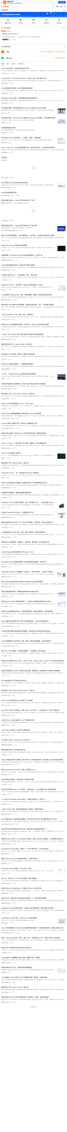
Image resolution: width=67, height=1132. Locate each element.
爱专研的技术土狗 (5, 270)
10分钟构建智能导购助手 (60, 58)
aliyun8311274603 (5, 557)
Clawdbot (3, 438)
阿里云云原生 (4, 83)
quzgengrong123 (5, 319)
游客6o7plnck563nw (6, 299)
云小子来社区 (4, 527)
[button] (31, 42)
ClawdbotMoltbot (5, 398)
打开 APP (62, 2)
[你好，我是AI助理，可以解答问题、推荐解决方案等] (57, 6)
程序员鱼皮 (4, 142)
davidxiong (4, 359)
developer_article (5, 73)
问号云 (3, 309)
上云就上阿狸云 (5, 942)
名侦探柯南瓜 (4, 152)
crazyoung (3, 408)
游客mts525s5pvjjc (5, 715)
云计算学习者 (4, 547)
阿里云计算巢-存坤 (5, 517)
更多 (65, 46)
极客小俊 (3, 123)
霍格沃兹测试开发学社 (6, 260)
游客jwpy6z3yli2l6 (5, 725)
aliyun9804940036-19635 (7, 418)
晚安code (3, 290)
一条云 (3, 240)
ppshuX (3, 873)
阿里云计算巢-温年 (5, 369)
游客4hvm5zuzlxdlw (6, 903)
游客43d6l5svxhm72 (6, 982)
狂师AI (2, 379)
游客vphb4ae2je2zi (6, 1002)
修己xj (2, 113)
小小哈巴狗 (4, 280)
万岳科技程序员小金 (6, 487)
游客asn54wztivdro (5, 844)
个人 (64, 10)
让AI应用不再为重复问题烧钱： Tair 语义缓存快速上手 (53, 51)
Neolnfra (3, 250)
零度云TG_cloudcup (6, 834)
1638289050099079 (6, 883)
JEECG (3, 507)
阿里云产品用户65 (5, 685)
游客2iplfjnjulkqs (5, 853)
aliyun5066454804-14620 (7, 195)
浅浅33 (3, 458)
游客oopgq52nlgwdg (6, 388)
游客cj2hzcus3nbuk (6, 586)
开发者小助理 (4, 177)
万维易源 (3, 972)
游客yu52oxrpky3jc (5, 576)
